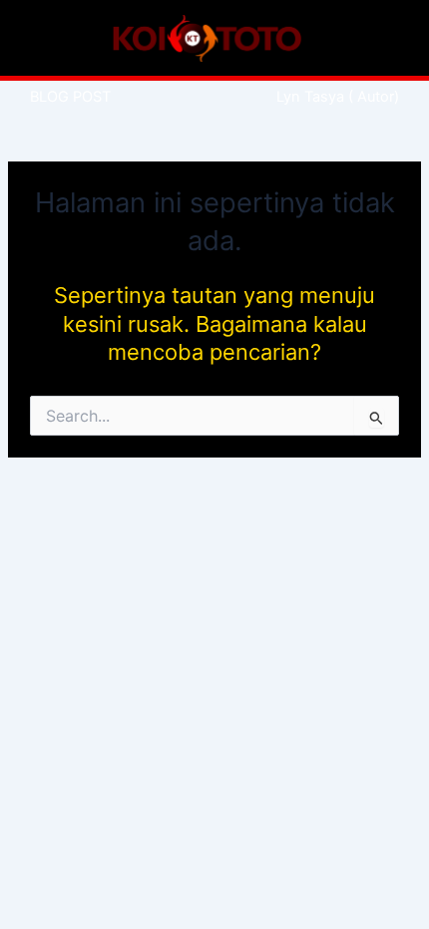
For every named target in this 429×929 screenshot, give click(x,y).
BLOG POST (70, 97)
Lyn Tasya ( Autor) (337, 97)
